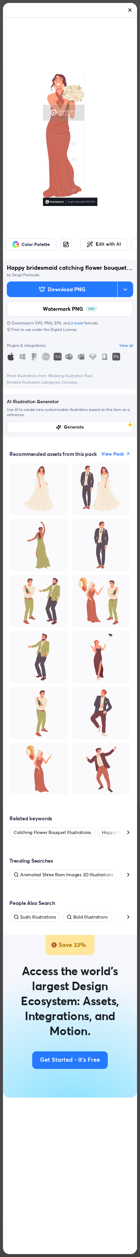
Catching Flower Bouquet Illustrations (52, 832)
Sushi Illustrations (38, 917)
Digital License (63, 329)
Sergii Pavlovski (25, 274)
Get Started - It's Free (70, 1060)
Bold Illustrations (90, 917)
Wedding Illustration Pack (70, 375)
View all (126, 345)
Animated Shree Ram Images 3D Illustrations (66, 875)
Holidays (69, 382)
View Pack (112, 454)
